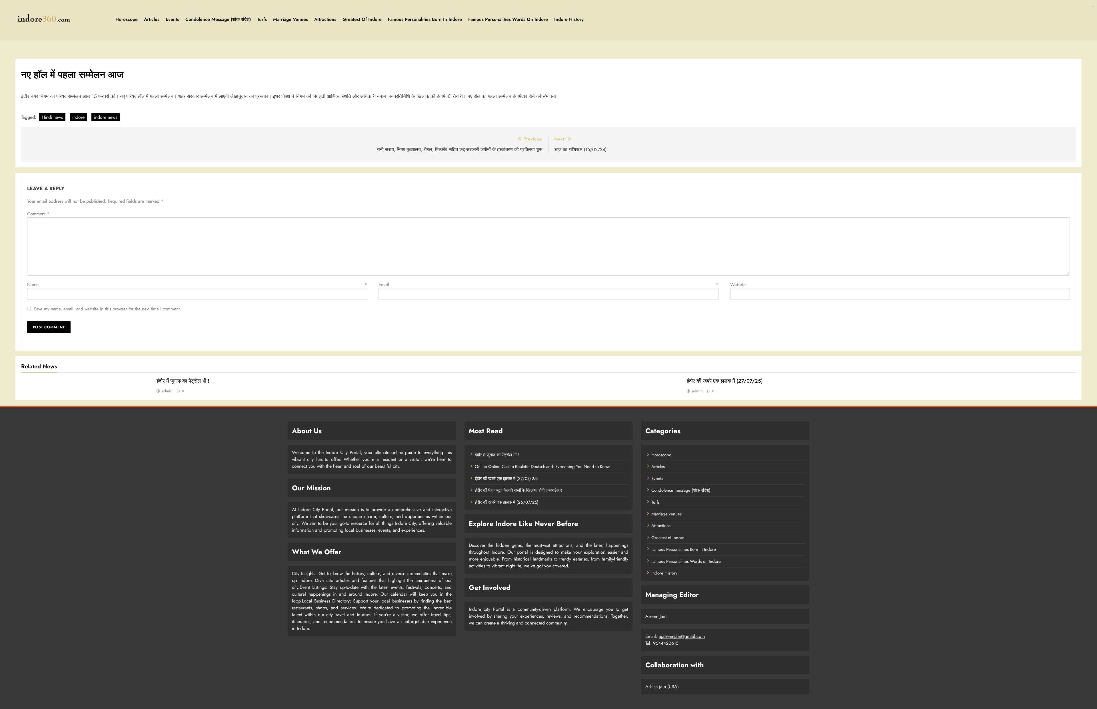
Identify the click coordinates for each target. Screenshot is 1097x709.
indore (78, 117)
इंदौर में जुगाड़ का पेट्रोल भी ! (183, 381)
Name (197, 284)
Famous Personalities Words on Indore (508, 19)
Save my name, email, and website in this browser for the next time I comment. (107, 309)
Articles (151, 19)
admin (167, 391)
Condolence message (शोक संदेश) (218, 19)
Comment (38, 213)
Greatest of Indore (362, 19)
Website (738, 284)
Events (172, 19)
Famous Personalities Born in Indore (425, 19)
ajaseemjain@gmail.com (682, 636)
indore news (105, 117)
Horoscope (126, 19)
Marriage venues (290, 19)
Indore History (569, 19)
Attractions (325, 19)
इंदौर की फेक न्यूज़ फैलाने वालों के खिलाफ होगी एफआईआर (518, 490)
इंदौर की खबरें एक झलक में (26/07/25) (507, 502)
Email (548, 284)
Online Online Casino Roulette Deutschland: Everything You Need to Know (542, 466)
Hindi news (52, 117)
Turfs (262, 19)
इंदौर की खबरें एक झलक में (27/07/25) (725, 381)
